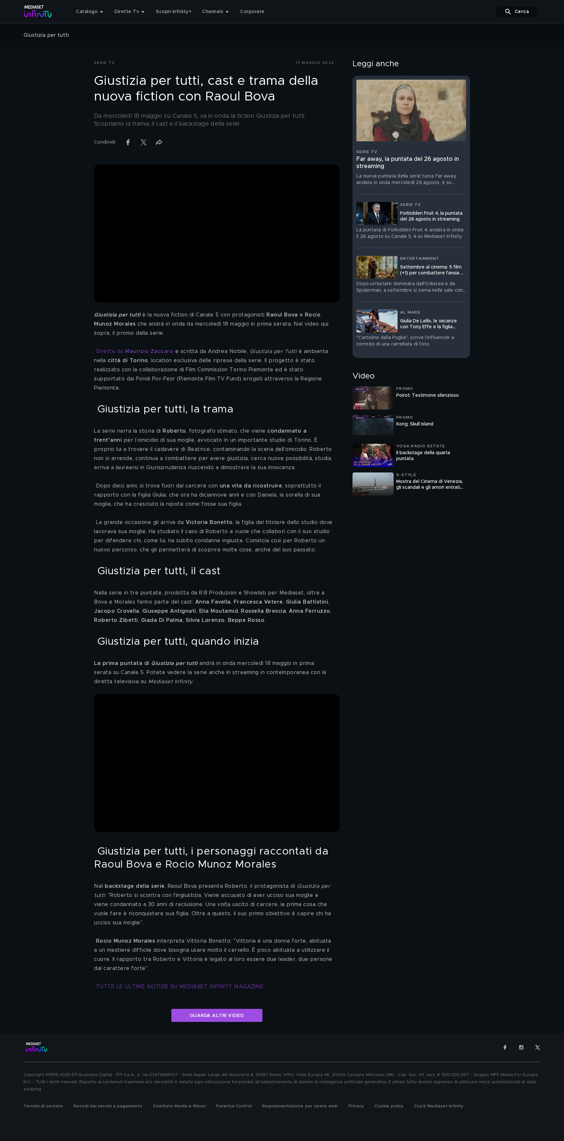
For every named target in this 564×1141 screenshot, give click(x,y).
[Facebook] (505, 1047)
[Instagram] (521, 1047)
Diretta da (135, 351)
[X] (537, 1047)
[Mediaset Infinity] (38, 11)
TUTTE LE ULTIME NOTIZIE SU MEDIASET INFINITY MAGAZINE (180, 986)
